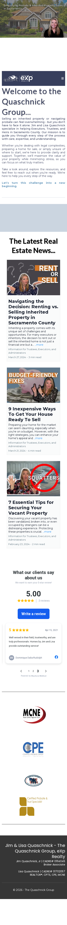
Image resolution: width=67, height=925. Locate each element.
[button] (62, 78)
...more (39, 344)
